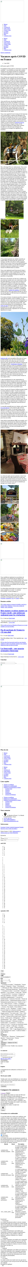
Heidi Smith (12, 618)
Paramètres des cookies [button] (6, 1104)
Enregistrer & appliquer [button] (6, 1264)
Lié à (13, 598)
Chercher (3, 1044)
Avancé (3, 974)
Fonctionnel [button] (3, 1219)
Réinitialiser (3, 1042)
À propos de (7, 27)
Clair (2, 971)
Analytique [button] (3, 1236)
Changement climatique (16, 364)
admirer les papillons (14, 290)
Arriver (2, 838)
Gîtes (5, 25)
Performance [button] (4, 1228)
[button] (2, 1033)
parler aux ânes (4, 305)
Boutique (6, 33)
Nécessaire (5, 1135)
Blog (5, 34)
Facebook (3, 598)
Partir (2, 840)
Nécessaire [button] (3, 1133)
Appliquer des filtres (12, 1042)
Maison (5, 24)
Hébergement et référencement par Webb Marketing (11, 832)
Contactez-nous (7, 35)
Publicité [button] (3, 1246)
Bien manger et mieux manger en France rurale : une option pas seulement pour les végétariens (14, 613)
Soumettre (3, 1086)
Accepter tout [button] (15, 1104)
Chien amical (7, 28)
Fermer (8, 1093)
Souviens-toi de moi (7, 1057)
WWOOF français (19, 122)
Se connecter (4, 1060)
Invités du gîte (4, 358)
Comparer (3, 1093)
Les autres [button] (3, 1257)
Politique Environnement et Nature (12, 787)
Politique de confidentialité (10, 786)
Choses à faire (7, 30)
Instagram (8, 598)
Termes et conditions (9, 784)
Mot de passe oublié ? (6, 1058)
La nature (6, 31)
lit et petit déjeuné (5, 407)
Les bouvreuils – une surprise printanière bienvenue (12, 649)
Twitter (17, 598)
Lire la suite (12, 622)
